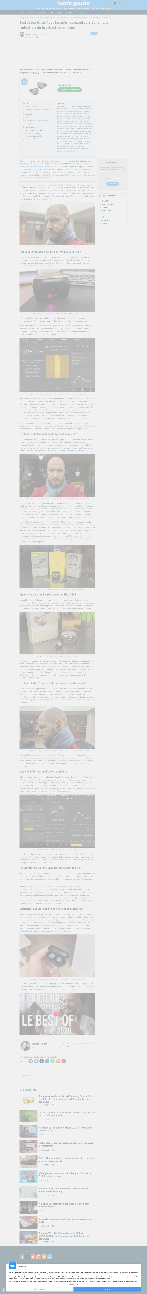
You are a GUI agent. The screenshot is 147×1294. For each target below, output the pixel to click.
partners (19, 1272)
